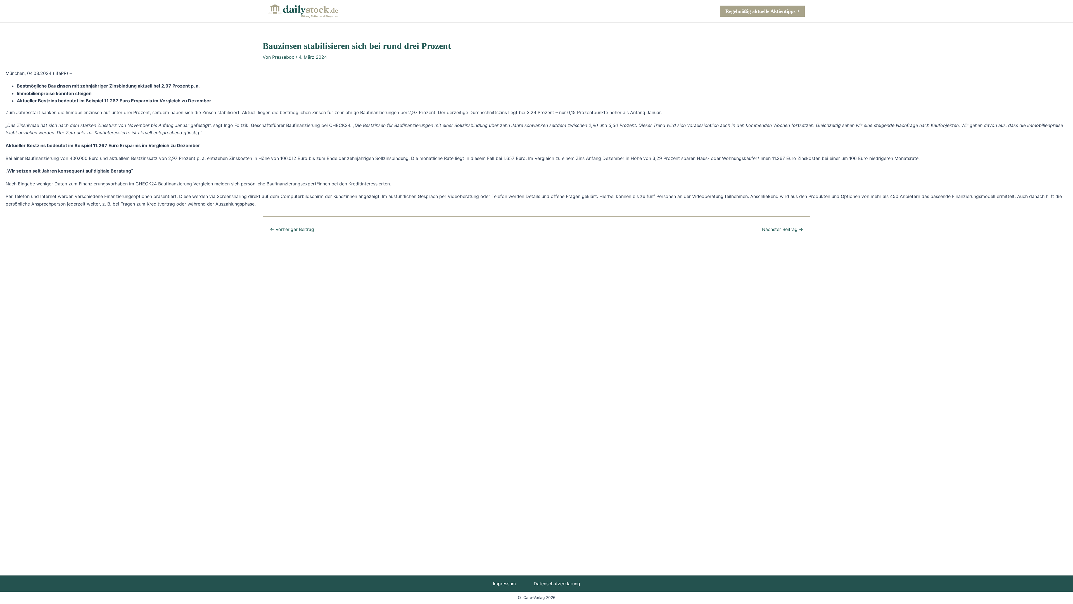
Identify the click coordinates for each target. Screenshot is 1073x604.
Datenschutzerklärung (557, 583)
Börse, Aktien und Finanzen (319, 16)
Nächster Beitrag (782, 229)
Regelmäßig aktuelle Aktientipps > (762, 11)
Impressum (504, 583)
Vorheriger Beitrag (292, 229)
